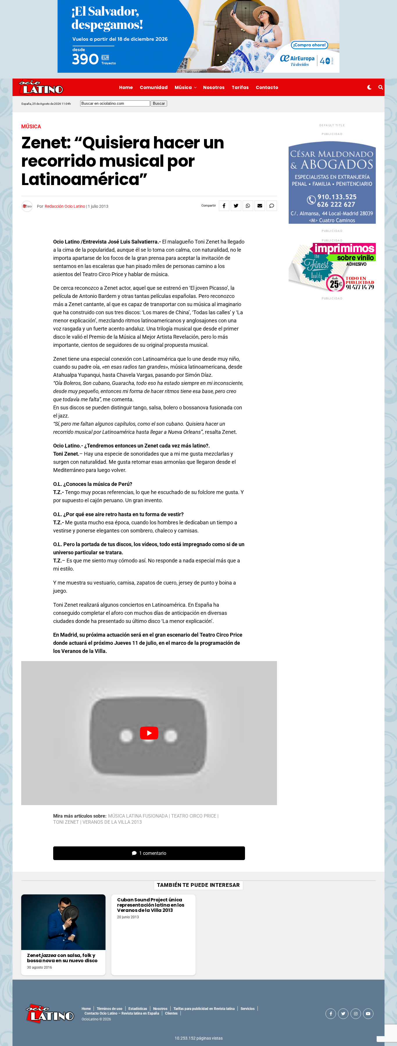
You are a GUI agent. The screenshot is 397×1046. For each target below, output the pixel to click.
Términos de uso (109, 1009)
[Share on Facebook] (224, 205)
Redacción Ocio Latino (65, 206)
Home (126, 87)
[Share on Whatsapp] (248, 205)
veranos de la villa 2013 (112, 822)
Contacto (267, 87)
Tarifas (240, 87)
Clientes (171, 1013)
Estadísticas (137, 1009)
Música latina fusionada (138, 816)
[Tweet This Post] (236, 205)
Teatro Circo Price (193, 816)
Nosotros (214, 87)
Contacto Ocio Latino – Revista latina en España (122, 1013)
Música (183, 87)
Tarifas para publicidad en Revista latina (204, 1009)
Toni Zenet (66, 822)
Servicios (248, 1009)
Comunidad (154, 87)
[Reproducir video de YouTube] (149, 733)
